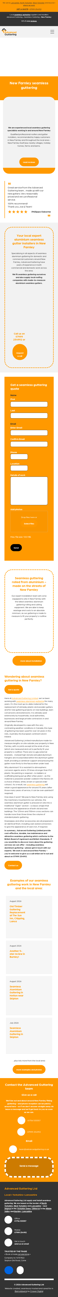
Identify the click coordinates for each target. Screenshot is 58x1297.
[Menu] (52, 32)
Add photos (16, 509)
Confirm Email (17, 439)
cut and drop (23, 1254)
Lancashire (15, 3)
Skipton (7, 1208)
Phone (13, 452)
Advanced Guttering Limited (25, 698)
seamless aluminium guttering (30, 701)
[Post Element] (29, 917)
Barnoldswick (21, 1291)
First (12, 399)
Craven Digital (36, 1291)
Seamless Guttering (32, 17)
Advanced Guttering (14, 17)
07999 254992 (35, 9)
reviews (33, 21)
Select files (29, 523)
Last (12, 410)
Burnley (17, 1211)
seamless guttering (36, 784)
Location (14, 463)
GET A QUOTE (22, 9)
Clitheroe (36, 1208)
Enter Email (16, 427)
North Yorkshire (26, 3)
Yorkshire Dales (24, 1208)
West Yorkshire (38, 3)
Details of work (17, 475)
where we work (29, 5)
